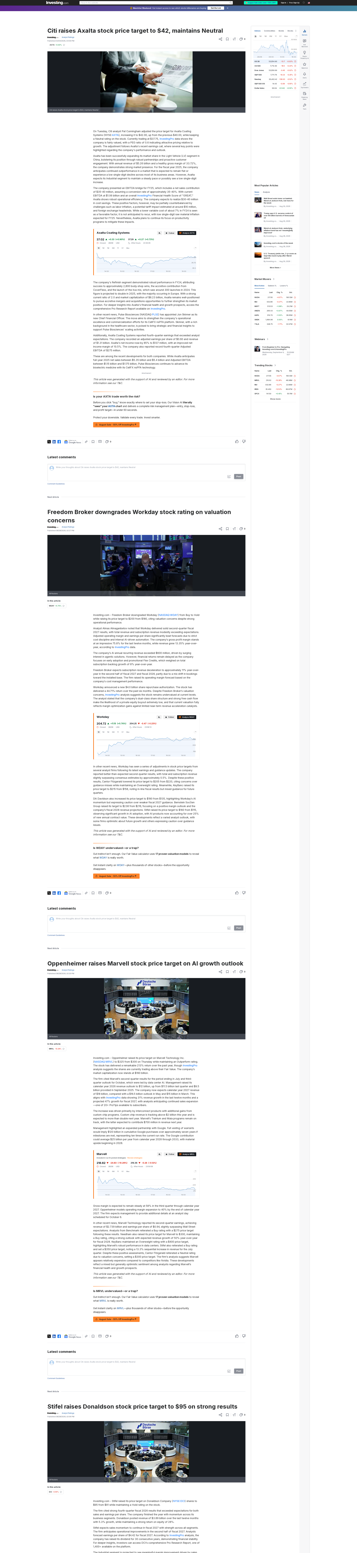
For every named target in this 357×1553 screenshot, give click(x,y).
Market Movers (263, 279)
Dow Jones (259, 70)
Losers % (284, 286)
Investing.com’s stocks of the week (278, 243)
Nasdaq (258, 79)
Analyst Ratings (68, 37)
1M (108, 248)
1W (103, 248)
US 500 (257, 66)
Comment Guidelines (56, 484)
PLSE (155, 314)
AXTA (115, 135)
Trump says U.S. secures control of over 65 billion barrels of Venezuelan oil (279, 215)
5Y (123, 248)
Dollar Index (259, 88)
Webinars (260, 339)
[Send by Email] (100, 441)
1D (99, 248)
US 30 (257, 61)
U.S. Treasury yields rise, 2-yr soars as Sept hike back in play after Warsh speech (280, 256)
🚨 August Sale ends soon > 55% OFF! (261, 3)
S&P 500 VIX (260, 84)
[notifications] (303, 2)
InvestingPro (167, 138)
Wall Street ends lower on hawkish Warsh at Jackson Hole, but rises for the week (279, 200)
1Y (118, 248)
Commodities (269, 31)
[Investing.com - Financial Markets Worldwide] (57, 3)
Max (127, 248)
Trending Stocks (263, 365)
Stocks (290, 31)
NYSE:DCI (179, 1501)
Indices (257, 31)
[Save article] (227, 39)
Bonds (281, 31)
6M (113, 248)
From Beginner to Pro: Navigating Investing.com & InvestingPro (276, 348)
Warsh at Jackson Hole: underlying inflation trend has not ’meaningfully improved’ (278, 230)
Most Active (259, 286)
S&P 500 (258, 75)
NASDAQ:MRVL (103, 1061)
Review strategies (134, 1158)
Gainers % (272, 286)
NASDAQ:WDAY (168, 615)
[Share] (220, 39)
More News (274, 268)
